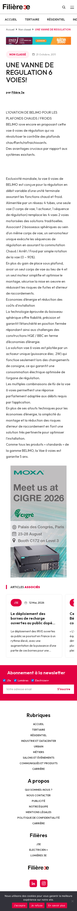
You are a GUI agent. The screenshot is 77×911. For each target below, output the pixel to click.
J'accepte (19, 905)
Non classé (25, 29)
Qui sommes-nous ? (38, 789)
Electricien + (38, 849)
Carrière (38, 769)
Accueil (11, 19)
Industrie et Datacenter (38, 741)
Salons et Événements (38, 757)
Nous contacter (39, 795)
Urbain (38, 746)
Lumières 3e (38, 855)
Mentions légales (38, 812)
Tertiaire (32, 19)
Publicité (38, 801)
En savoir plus (56, 905)
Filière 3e (18, 92)
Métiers (38, 752)
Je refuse (37, 905)
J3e (38, 844)
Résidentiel (56, 19)
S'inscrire (63, 689)
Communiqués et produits (39, 763)
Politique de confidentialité (38, 817)
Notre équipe (38, 806)
